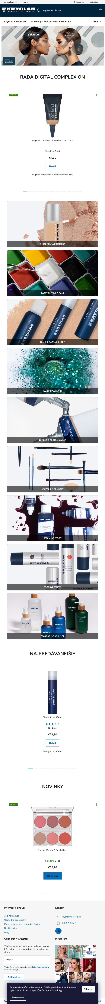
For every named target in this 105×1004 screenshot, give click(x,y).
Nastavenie (17, 997)
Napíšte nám (9, 928)
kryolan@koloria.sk (70, 916)
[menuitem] (13, 21)
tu (60, 990)
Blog (5, 932)
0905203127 (68, 923)
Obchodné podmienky (13, 919)
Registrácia (92, 2)
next (97, 142)
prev (5, 142)
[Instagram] (57, 931)
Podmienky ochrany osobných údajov (21, 924)
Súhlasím (87, 989)
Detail (51, 166)
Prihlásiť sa (13, 977)
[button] (9, 46)
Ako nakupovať (9, 2)
